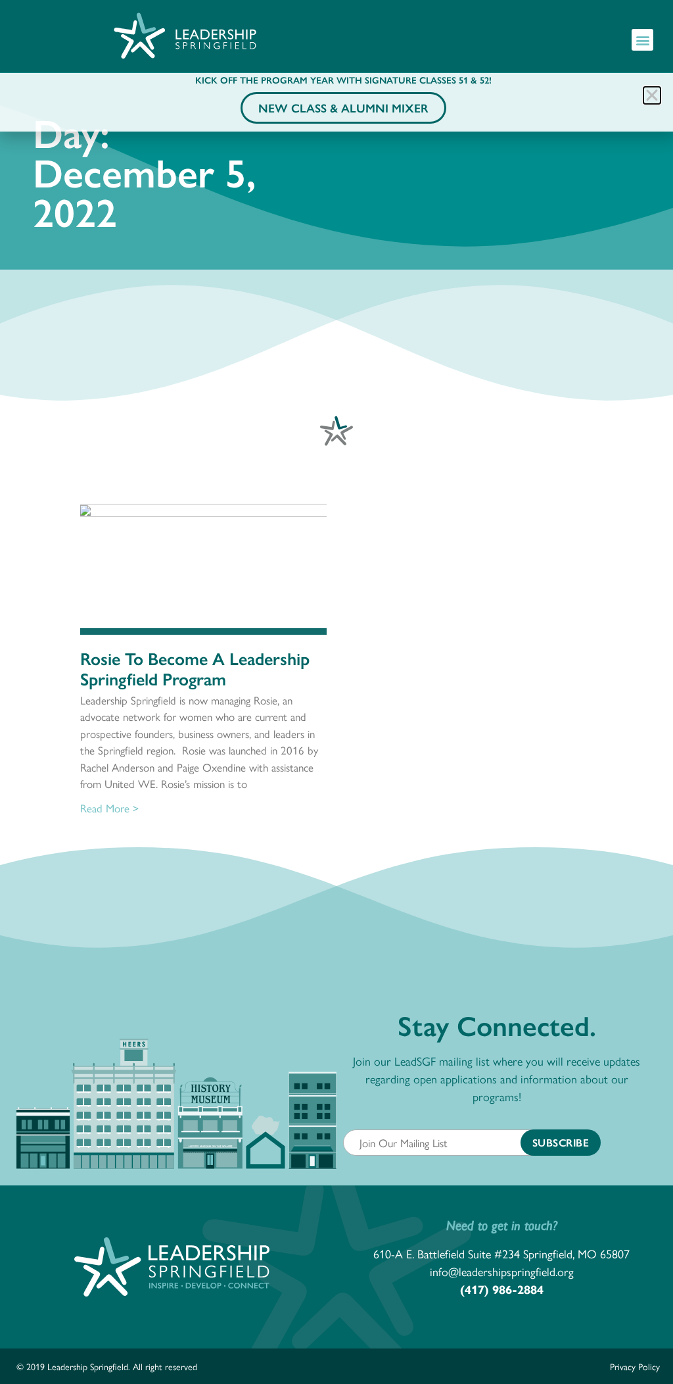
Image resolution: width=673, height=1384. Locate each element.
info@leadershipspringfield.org (502, 1271)
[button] (642, 40)
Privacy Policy (635, 1366)
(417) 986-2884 (502, 1289)
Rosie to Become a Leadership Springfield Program (195, 668)
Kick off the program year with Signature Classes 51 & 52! (343, 79)
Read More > (109, 808)
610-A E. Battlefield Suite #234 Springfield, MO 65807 (501, 1253)
